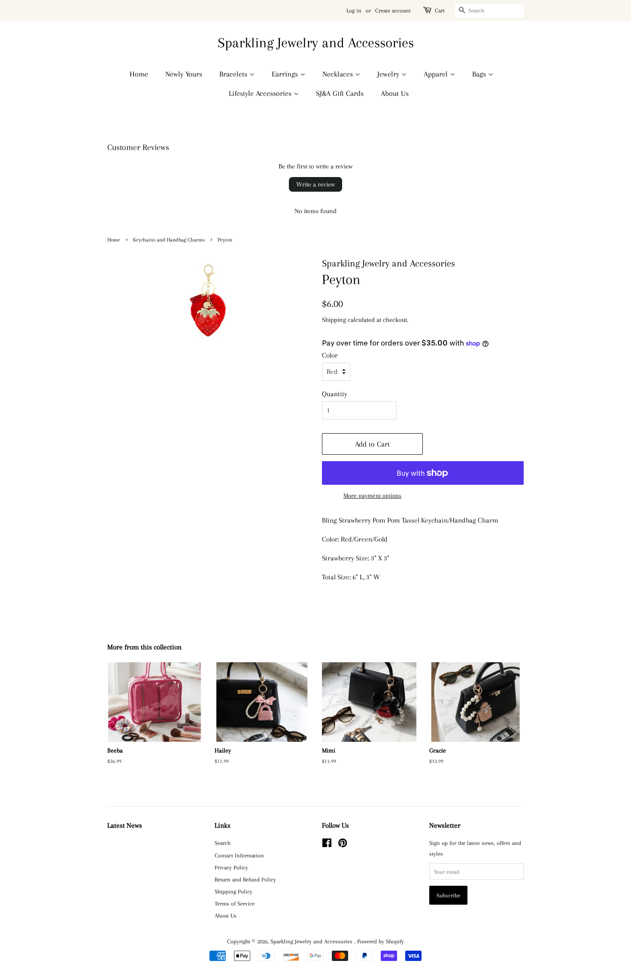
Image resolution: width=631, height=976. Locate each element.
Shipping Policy (233, 891)
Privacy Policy (231, 867)
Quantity (334, 394)
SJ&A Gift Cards (340, 93)
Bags (480, 74)
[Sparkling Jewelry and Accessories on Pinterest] (342, 844)
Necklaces (338, 74)
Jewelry (389, 74)
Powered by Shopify (380, 941)
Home (139, 74)
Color (330, 355)
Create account (393, 10)
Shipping (334, 320)
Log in (353, 10)
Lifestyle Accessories (261, 93)
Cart (440, 10)
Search (223, 842)
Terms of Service (235, 903)
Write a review (315, 184)
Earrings (286, 74)
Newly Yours (183, 74)
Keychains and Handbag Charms (169, 240)
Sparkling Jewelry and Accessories (316, 42)
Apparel (437, 74)
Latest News (124, 825)
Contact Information (239, 855)
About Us (395, 93)
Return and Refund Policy (245, 879)
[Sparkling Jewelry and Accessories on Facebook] (327, 844)
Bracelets (234, 74)
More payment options (372, 495)
